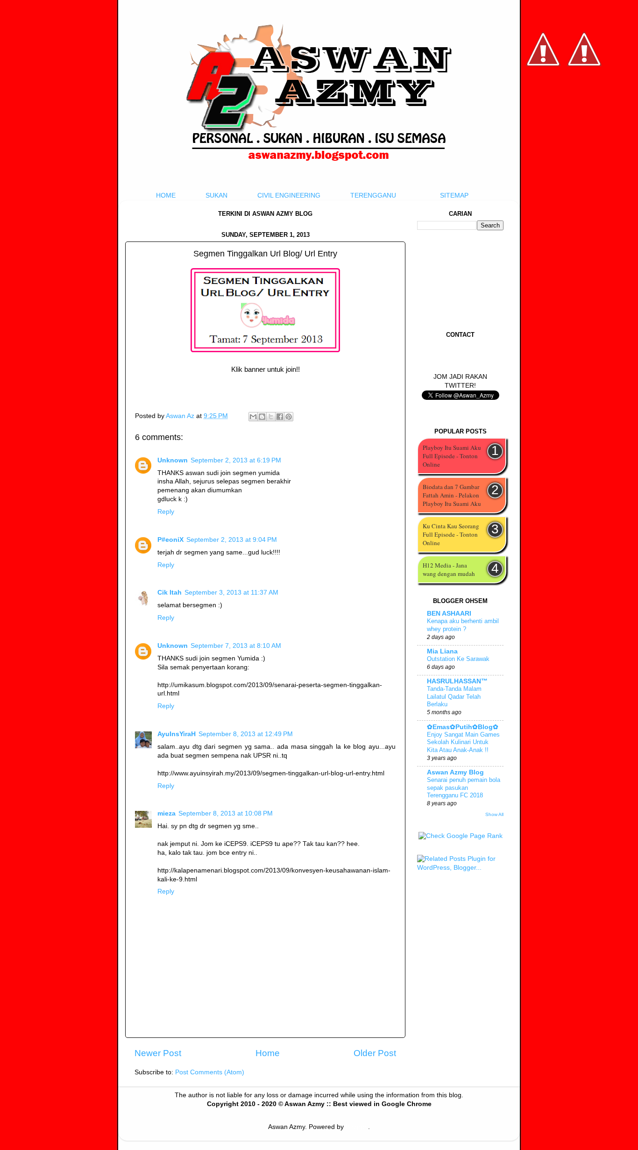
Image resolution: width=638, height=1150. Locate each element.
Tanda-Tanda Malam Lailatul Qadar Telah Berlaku (454, 696)
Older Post (375, 1053)
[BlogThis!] (262, 416)
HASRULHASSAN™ (457, 681)
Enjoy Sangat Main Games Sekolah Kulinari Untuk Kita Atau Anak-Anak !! (463, 742)
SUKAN (216, 195)
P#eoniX (170, 539)
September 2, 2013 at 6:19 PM (236, 460)
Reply (165, 511)
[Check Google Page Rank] (460, 835)
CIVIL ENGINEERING (288, 195)
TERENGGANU (373, 195)
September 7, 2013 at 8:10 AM (236, 645)
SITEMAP (454, 195)
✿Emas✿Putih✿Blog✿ (462, 727)
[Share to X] (271, 416)
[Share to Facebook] (279, 416)
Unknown (172, 460)
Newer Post (158, 1053)
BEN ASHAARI (449, 613)
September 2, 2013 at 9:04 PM (231, 539)
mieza (166, 813)
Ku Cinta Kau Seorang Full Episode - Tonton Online (451, 534)
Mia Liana (442, 651)
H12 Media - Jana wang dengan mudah (449, 569)
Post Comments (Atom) (209, 1072)
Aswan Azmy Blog (455, 772)
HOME (166, 195)
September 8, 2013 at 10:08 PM (225, 813)
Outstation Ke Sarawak (458, 658)
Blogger (357, 1126)
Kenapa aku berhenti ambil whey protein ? (463, 625)
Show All (494, 814)
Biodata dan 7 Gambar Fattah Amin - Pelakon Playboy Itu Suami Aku (452, 495)
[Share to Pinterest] (288, 416)
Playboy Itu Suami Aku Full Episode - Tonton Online (452, 456)
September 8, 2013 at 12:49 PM (245, 734)
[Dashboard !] (584, 93)
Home (267, 1053)
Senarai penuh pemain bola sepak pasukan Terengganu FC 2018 (463, 787)
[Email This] (253, 416)
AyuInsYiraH (176, 734)
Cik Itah (169, 592)
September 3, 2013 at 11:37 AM (231, 592)
